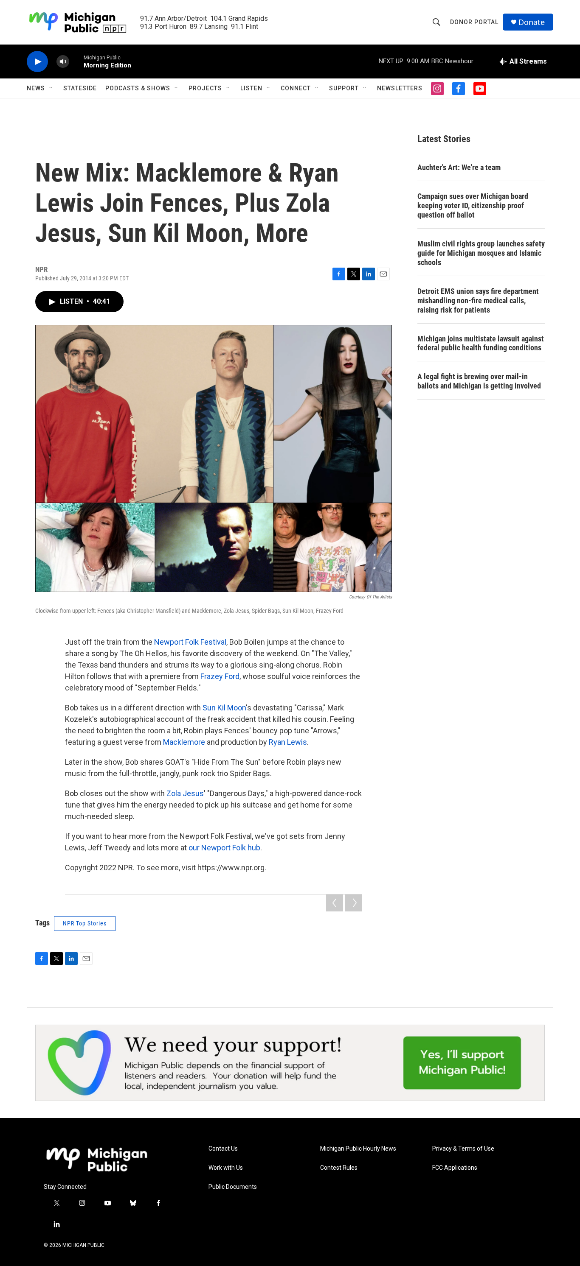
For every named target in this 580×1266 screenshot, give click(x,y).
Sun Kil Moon (224, 707)
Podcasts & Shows (137, 88)
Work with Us (225, 1168)
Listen (251, 88)
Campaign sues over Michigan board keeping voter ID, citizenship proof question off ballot (472, 205)
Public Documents (232, 1187)
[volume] (63, 61)
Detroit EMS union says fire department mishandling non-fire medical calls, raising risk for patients (478, 300)
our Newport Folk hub (224, 847)
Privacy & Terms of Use (463, 1149)
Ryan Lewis (288, 742)
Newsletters (399, 88)
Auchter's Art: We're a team (459, 167)
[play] (37, 62)
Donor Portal (474, 22)
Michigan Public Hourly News (358, 1149)
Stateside (80, 88)
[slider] (76, 61)
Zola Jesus (185, 793)
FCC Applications (454, 1168)
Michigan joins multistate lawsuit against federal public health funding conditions (480, 343)
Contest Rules (339, 1168)
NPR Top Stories (85, 923)
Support (344, 88)
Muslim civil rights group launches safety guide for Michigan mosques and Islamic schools (481, 253)
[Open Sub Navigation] (51, 88)
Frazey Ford (219, 676)
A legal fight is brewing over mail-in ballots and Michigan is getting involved (479, 381)
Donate (531, 22)
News (36, 88)
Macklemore (184, 742)
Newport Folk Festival (190, 641)
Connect (296, 88)
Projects (205, 88)
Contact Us (223, 1149)
